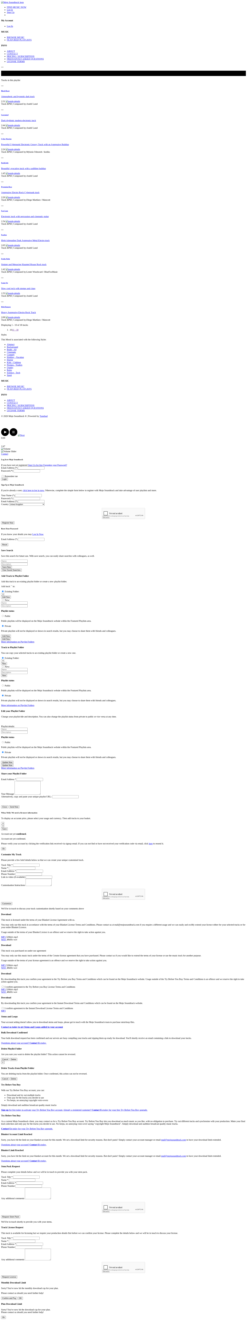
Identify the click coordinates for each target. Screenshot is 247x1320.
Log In (10, 26)
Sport (9, 375)
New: (7, 600)
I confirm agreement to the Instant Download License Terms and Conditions (39, 1008)
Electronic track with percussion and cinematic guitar (25, 216)
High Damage (6, 307)
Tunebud (44, 416)
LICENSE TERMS (16, 61)
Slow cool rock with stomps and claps (18, 288)
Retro (9, 370)
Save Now (6, 567)
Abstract (10, 344)
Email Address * (8, 779)
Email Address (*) (9, 468)
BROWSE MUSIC (15, 37)
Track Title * (7, 865)
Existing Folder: (12, 591)
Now (4, 664)
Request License (9, 1277)
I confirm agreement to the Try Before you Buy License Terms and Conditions (40, 987)
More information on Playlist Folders (17, 642)
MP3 (3, 937)
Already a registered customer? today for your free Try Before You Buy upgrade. (105, 1110)
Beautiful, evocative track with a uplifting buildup (23, 168)
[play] (5, 435)
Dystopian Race (6, 187)
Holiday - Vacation (15, 357)
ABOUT (11, 51)
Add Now (6, 597)
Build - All (11, 349)
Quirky (10, 367)
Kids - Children (14, 362)
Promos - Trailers (14, 365)
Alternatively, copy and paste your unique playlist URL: (26, 796)
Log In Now (38, 534)
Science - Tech (13, 372)
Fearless (4, 235)
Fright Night (5, 259)
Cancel (5, 1059)
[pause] (13, 435)
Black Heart (5, 91)
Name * (4, 868)
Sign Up (10, 12)
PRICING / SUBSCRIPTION (20, 56)
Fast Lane (4, 211)
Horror (10, 360)
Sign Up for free (35, 465)
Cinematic (11, 352)
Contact (4, 454)
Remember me (11, 476)
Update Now (7, 762)
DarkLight (4, 163)
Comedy (11, 354)
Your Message (7, 794)
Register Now (7, 523)
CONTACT (12, 54)
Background (12, 347)
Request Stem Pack (10, 1217)
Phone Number (8, 874)
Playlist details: (8, 726)
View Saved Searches (11, 570)
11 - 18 (15, 330)
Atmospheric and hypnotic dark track (18, 96)
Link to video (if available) (13, 877)
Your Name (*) (8, 495)
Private (8, 626)
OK (20, 1298)
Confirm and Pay (9, 1298)
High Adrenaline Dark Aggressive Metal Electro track (25, 240)
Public (7, 616)
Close (4, 807)
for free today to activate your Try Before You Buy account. (32, 1110)
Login (4, 479)
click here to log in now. (33, 490)
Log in (10, 10)
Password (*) (7, 471)
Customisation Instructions (13, 885)
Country (5, 504)
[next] (21, 435)
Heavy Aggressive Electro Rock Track (18, 312)
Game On (4, 283)
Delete (13, 1059)
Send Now (14, 807)
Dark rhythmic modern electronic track (18, 120)
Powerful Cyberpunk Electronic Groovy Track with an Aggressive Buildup (35, 144)
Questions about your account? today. (23, 1043)
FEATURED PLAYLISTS (19, 40)
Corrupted (4, 115)
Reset (4, 545)
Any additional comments (12, 1198)
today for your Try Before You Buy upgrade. (27, 1128)
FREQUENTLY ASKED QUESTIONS (25, 59)
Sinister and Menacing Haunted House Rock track (23, 264)
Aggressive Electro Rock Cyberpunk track (20, 192)
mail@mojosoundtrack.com (173, 1140)
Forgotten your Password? (55, 465)
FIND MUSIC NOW (16, 7)
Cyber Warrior (6, 139)
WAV (4, 939)
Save (4, 829)
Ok (3, 849)
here (151, 843)
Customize (6, 904)
